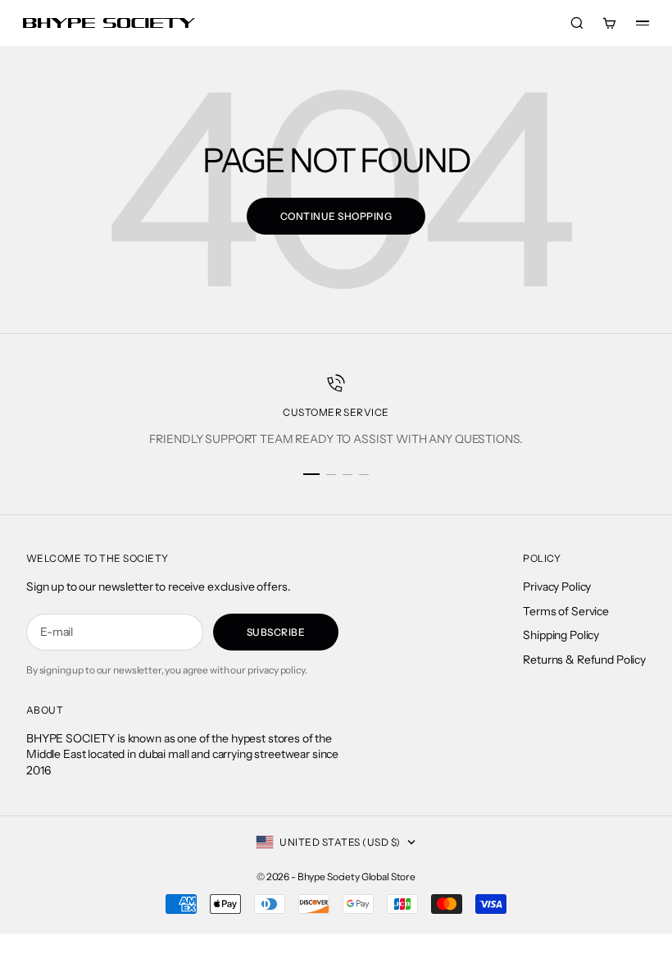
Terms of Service (566, 611)
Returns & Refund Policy (584, 659)
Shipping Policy (561, 635)
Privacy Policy (557, 586)
